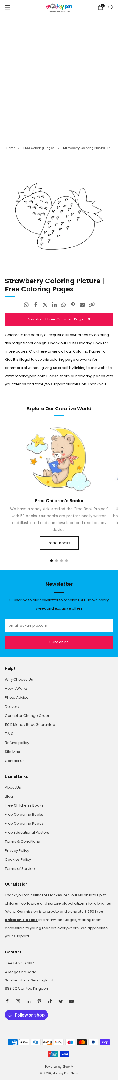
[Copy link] (92, 305)
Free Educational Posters (27, 832)
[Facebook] (36, 305)
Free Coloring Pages (39, 148)
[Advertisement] (59, 76)
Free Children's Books (24, 805)
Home (10, 148)
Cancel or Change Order (27, 715)
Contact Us (14, 760)
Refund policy (17, 742)
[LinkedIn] (54, 305)
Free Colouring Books (24, 814)
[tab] (51, 560)
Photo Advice (17, 697)
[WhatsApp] (64, 305)
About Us (13, 787)
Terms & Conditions (22, 841)
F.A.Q (9, 733)
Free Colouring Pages (24, 823)
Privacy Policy (17, 850)
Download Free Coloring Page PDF (59, 319)
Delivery (12, 706)
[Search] (110, 7)
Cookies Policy (18, 859)
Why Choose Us (19, 679)
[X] (45, 305)
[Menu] (7, 7)
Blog (9, 796)
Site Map (12, 751)
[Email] (82, 305)
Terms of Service (20, 868)
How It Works (16, 688)
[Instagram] (26, 305)
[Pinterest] (73, 305)
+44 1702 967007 (19, 963)
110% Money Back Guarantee (30, 724)
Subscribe (59, 642)
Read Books (59, 543)
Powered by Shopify (59, 1067)
